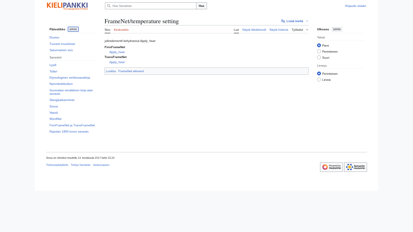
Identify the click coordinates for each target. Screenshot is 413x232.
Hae (201, 6)
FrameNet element (131, 71)
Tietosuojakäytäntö (57, 164)
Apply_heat (117, 52)
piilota (73, 29)
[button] (294, 21)
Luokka (111, 71)
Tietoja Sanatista (80, 164)
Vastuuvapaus (101, 164)
